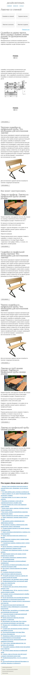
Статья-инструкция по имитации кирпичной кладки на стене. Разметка (14, 615)
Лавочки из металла (8, 24)
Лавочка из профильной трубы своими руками (15, 428)
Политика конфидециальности (7, 671)
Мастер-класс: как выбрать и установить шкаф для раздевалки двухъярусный (15, 611)
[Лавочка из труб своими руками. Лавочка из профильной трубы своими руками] (15, 383)
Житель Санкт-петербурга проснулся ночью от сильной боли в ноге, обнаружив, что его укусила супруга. (14, 488)
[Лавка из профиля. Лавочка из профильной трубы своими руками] (15, 207)
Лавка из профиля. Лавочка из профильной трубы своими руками (14, 196)
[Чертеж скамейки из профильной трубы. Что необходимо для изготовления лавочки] (15, 346)
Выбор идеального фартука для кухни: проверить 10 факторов (12, 618)
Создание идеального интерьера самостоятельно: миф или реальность (11, 573)
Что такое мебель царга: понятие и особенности (15, 492)
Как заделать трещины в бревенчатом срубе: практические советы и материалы (14, 525)
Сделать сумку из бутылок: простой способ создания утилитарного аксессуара (14, 655)
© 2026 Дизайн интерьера (7, 667)
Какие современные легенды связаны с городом (15, 515)
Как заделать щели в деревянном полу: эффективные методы (13, 522)
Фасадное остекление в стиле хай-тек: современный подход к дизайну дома (12, 502)
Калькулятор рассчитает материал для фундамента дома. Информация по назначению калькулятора (14, 606)
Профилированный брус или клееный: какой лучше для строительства (14, 582)
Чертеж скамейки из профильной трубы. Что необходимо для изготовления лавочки (14, 307)
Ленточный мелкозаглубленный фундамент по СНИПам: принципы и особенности (15, 662)
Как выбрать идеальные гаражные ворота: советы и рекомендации (14, 558)
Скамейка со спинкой (8, 16)
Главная (9, 6)
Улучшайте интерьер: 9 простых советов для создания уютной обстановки (14, 576)
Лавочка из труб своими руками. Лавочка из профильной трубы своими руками (13, 371)
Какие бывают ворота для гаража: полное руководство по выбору (13, 554)
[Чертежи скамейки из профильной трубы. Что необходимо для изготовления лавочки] (15, 169)
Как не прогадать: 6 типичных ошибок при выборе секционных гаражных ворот (13, 547)
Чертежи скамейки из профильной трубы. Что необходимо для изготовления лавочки (14, 130)
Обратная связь (5, 673)
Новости (15, 6)
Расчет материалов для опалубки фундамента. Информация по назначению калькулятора (15, 598)
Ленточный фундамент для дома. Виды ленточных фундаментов (13, 633)
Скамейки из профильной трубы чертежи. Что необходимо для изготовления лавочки (14, 254)
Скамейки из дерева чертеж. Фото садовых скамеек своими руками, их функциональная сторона (15, 35)
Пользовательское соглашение (12, 669)
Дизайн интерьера (15, 3)
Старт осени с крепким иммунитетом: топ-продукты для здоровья (13, 644)
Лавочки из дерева (23, 24)
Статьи (21, 6)
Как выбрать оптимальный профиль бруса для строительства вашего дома (15, 565)
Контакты (4, 669)
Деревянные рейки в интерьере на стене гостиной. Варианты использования (13, 637)
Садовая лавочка (23, 16)
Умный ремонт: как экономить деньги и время (15, 579)
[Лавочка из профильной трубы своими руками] (15, 439)
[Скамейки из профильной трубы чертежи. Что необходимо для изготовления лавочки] (15, 287)
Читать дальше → (5, 121)
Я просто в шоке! (7, 585)
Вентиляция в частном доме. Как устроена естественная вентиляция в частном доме (13, 622)
